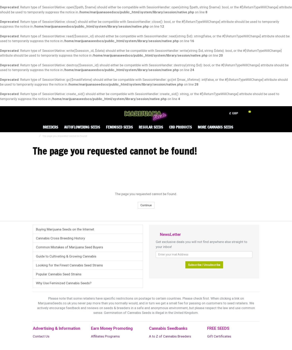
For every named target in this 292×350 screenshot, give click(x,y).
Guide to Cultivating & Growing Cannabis (66, 256)
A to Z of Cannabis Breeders (170, 336)
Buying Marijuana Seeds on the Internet (65, 229)
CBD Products (180, 127)
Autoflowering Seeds (82, 127)
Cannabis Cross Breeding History (60, 238)
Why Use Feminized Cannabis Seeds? (63, 283)
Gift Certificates (219, 336)
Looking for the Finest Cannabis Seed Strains (69, 265)
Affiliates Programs (105, 336)
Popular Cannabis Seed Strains (58, 274)
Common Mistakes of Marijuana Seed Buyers (69, 247)
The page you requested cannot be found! (64, 136)
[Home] (35, 124)
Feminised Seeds (119, 127)
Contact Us (41, 336)
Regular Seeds (151, 127)
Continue (146, 205)
